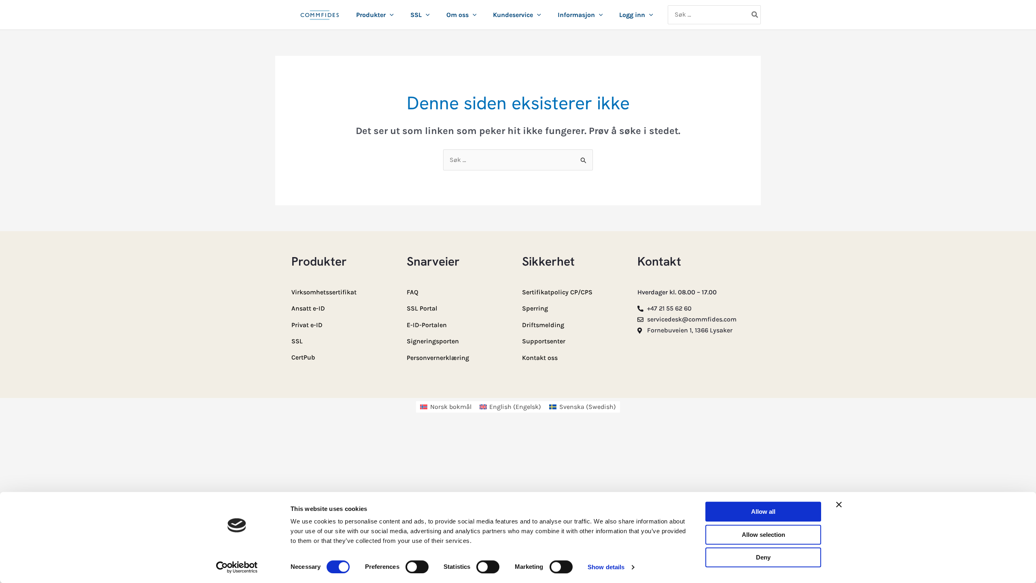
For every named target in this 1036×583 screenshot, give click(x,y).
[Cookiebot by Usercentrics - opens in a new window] (237, 567)
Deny (763, 557)
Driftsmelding (543, 325)
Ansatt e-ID (308, 308)
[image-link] (319, 19)
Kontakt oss (540, 358)
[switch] (417, 566)
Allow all (763, 511)
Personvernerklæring (438, 358)
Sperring (535, 308)
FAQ (412, 292)
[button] (390, 15)
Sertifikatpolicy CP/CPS (557, 292)
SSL (297, 341)
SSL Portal (422, 308)
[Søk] (755, 15)
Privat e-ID (307, 325)
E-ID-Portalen (427, 325)
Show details (606, 567)
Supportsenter (543, 341)
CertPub (303, 357)
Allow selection (763, 534)
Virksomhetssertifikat (324, 292)
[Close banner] (839, 504)
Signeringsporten (433, 341)
